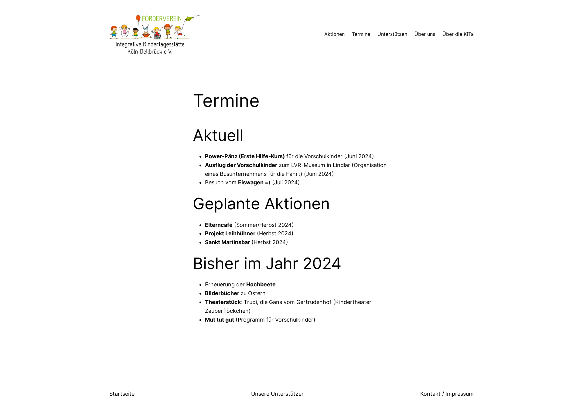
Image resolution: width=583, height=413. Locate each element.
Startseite (122, 394)
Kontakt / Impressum (447, 394)
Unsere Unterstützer (277, 394)
